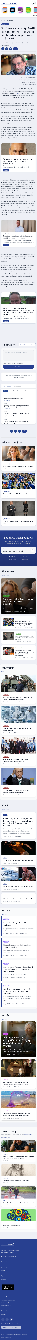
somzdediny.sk (28, 1134)
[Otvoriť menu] (34, 3)
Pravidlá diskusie (6, 1305)
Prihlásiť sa (18, 367)
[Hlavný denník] (9, 3)
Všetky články (5, 575)
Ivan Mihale (27, 627)
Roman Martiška (19, 933)
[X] (6, 48)
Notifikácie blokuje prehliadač (11, 1327)
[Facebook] (2, 48)
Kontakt (3, 1314)
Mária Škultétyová (17, 977)
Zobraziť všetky (5, 1137)
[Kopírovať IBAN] (32, 550)
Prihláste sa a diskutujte (27, 344)
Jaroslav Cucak (15, 1118)
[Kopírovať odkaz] (15, 48)
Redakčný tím (5, 1267)
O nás (2, 1265)
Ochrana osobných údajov (8, 1300)
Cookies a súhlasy (6, 1302)
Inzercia (3, 1279)
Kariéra (3, 1270)
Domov (3, 20)
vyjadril (18, 93)
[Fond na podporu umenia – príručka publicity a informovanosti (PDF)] (8, 1287)
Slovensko (10, 20)
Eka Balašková (28, 641)
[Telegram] (10, 48)
